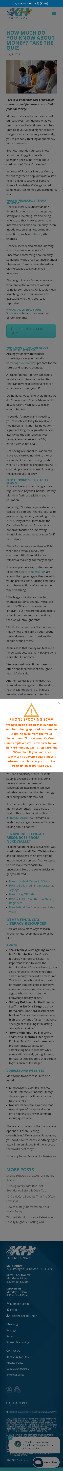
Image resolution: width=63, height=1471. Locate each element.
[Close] (58, 702)
